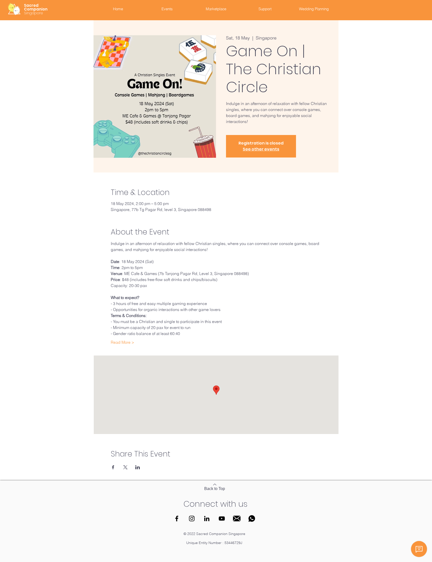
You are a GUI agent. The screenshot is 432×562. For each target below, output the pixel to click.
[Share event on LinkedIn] (137, 467)
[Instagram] (192, 518)
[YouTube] (222, 518)
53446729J (233, 542)
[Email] (236, 518)
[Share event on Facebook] (113, 467)
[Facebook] (176, 518)
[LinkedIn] (206, 518)
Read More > (122, 342)
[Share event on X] (125, 467)
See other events (261, 149)
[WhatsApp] (252, 518)
